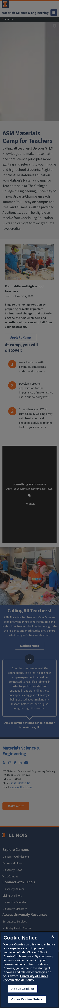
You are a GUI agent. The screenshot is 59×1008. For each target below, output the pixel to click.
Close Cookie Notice (27, 999)
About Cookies (22, 989)
